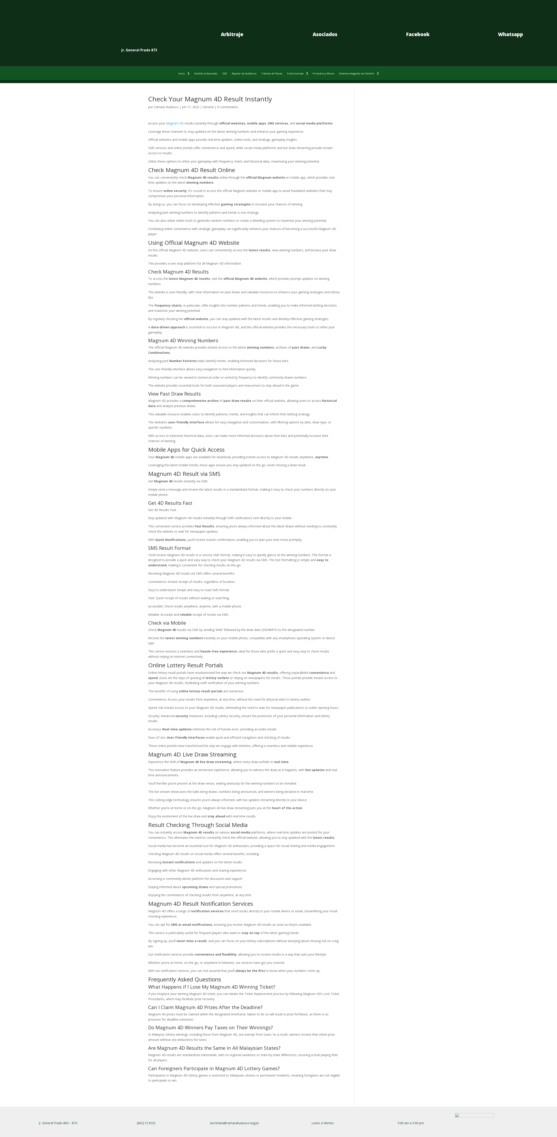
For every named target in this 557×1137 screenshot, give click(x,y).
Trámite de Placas (271, 73)
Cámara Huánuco (166, 107)
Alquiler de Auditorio (244, 73)
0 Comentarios (227, 107)
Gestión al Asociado (206, 73)
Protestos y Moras (323, 73)
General (208, 107)
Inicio (181, 73)
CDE (224, 73)
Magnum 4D (175, 123)
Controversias (295, 73)
